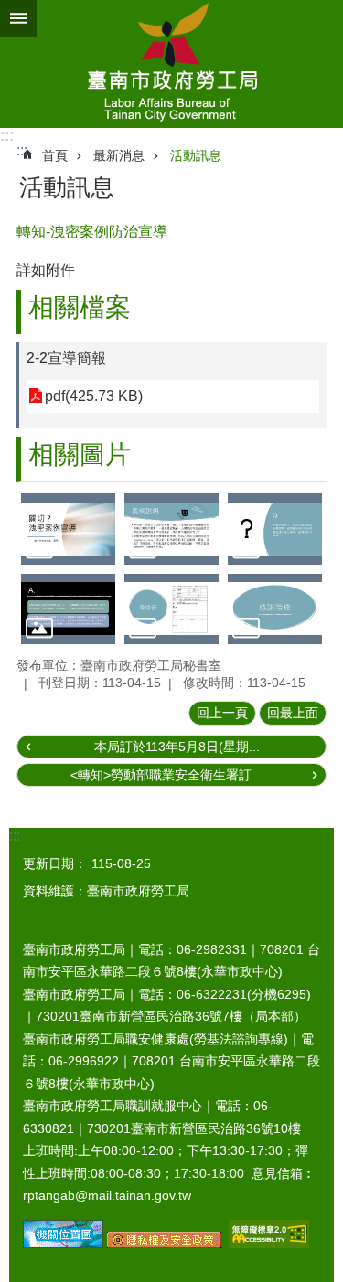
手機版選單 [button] (18, 18)
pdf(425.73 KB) (94, 396)
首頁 (55, 155)
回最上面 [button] (292, 712)
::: (7, 135)
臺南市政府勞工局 (171, 64)
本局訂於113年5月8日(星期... (177, 746)
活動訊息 (195, 155)
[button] (68, 528)
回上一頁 (222, 712)
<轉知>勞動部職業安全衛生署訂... (166, 775)
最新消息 (119, 155)
